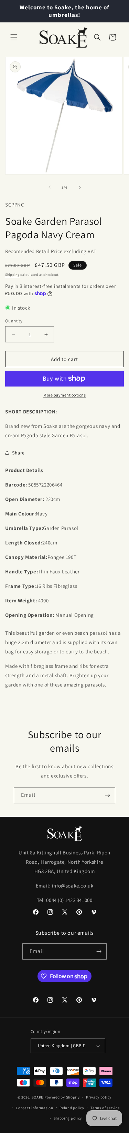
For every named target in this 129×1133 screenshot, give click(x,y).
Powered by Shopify (62, 1097)
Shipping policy (68, 1118)
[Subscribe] (107, 795)
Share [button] (18, 453)
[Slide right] (79, 187)
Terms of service (104, 1107)
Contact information (34, 1107)
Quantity (13, 321)
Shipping (12, 274)
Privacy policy (98, 1097)
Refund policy (72, 1107)
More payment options (64, 395)
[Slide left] (49, 187)
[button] (13, 37)
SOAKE (38, 1097)
